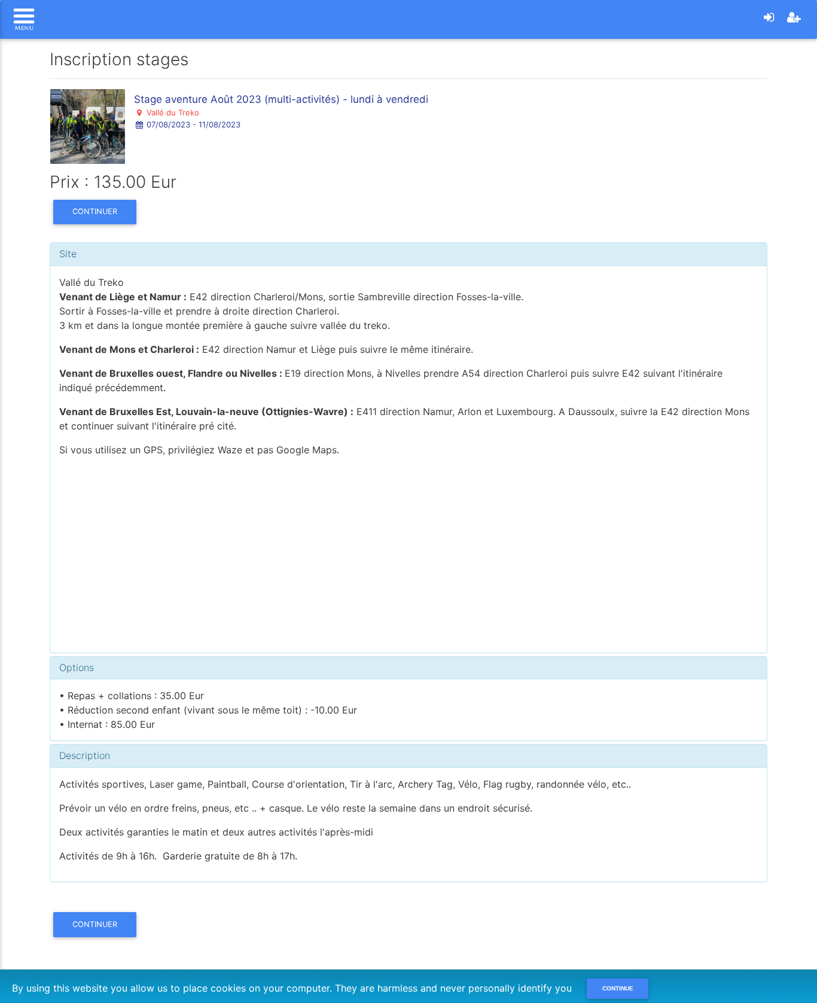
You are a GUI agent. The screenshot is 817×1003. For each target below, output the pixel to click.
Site (68, 254)
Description (84, 755)
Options (76, 667)
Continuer (94, 211)
